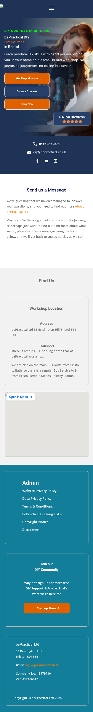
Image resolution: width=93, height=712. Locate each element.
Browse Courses (27, 91)
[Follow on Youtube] (46, 161)
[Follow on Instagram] (55, 161)
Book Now (27, 104)
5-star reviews (72, 116)
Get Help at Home (27, 78)
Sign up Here (46, 608)
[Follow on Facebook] (37, 161)
